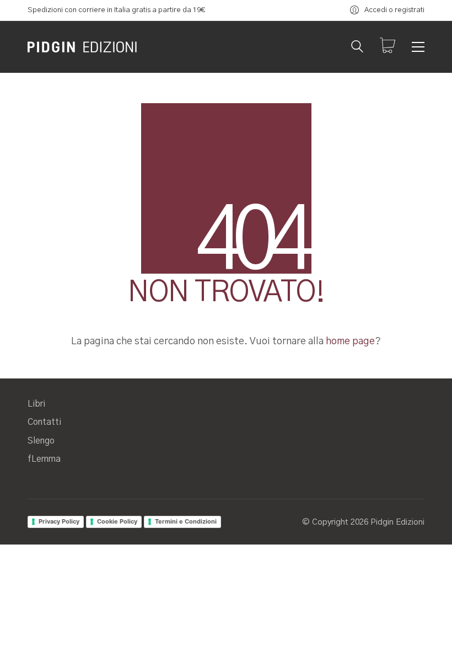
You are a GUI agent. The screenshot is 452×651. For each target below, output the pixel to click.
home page (350, 341)
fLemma (44, 459)
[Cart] (387, 47)
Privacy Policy (59, 521)
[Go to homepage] (83, 46)
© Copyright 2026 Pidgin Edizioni (363, 522)
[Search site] (357, 48)
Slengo (41, 440)
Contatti (44, 422)
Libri (36, 403)
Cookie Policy (117, 521)
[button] (418, 47)
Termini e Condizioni (186, 521)
